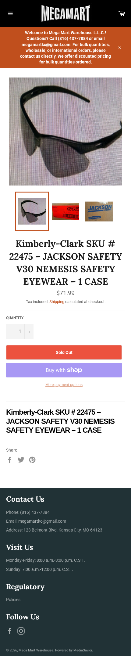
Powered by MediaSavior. (74, 650)
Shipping (56, 301)
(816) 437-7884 (35, 512)
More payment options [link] (64, 385)
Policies (13, 599)
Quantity (14, 318)
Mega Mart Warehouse (36, 650)
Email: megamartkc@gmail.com (36, 521)
